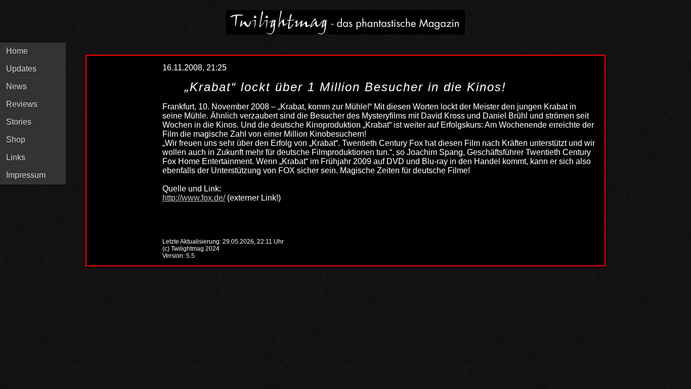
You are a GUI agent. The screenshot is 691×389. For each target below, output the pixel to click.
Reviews (21, 104)
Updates (21, 68)
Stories (18, 122)
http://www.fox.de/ (193, 197)
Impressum (26, 175)
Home (17, 51)
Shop (15, 139)
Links (15, 157)
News (16, 86)
